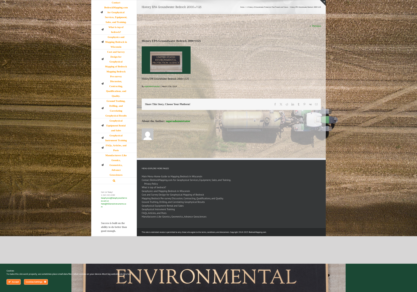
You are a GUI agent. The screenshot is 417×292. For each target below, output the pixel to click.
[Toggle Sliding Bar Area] (323, 3)
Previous (316, 25)
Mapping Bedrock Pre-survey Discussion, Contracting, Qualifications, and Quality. (182, 198)
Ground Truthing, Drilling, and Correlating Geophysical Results (173, 202)
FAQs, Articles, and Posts (154, 213)
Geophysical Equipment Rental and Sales (163, 205)
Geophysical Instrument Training (158, 209)
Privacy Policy (151, 183)
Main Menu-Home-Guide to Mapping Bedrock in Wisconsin (172, 176)
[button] (114, 180)
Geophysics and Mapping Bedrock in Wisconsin (166, 191)
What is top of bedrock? (154, 187)
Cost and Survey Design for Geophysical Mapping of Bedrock (173, 194)
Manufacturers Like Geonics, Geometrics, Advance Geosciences (174, 216)
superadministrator (152, 86)
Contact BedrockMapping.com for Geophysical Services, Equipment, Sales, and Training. (186, 180)
